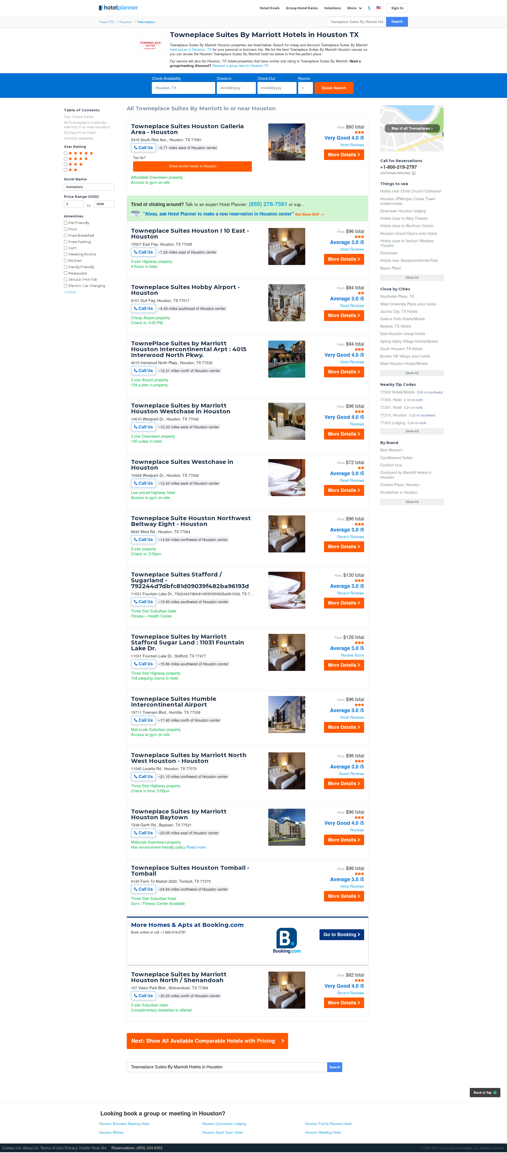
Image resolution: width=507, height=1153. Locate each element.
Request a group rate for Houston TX (240, 65)
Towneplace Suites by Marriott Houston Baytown (179, 814)
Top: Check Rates (79, 117)
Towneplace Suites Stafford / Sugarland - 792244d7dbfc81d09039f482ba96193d (190, 580)
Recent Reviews (350, 536)
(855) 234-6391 (150, 1148)
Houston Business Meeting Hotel (124, 1124)
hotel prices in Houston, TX (191, 49)
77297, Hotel (391, 407)
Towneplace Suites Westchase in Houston (182, 465)
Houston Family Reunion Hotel (328, 1124)
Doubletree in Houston (399, 492)
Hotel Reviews (352, 144)
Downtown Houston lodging (403, 210)
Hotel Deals (270, 8)
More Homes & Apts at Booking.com (187, 925)
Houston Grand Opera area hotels (408, 233)
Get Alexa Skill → (309, 214)
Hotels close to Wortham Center (407, 225)
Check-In (224, 78)
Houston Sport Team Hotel (222, 1132)
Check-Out (266, 78)
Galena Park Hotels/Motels (402, 318)
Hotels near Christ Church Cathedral (410, 191)
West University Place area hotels (408, 303)
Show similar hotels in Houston (192, 165)
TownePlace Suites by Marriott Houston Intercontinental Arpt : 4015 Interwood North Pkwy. (188, 349)
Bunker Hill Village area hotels (405, 356)
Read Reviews (352, 305)
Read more (196, 847)
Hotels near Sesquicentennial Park (409, 260)
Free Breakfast (81, 235)
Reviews (357, 424)
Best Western (391, 449)
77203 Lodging (392, 422)
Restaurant (78, 273)
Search (397, 22)
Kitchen (75, 260)
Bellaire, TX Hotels (395, 326)
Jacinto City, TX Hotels (399, 311)
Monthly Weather (78, 138)
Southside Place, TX (397, 296)
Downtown (389, 252)
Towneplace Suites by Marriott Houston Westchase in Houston (181, 408)
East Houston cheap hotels (402, 333)
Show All (412, 278)
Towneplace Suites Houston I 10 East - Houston (190, 234)
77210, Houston (393, 414)
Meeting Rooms (82, 254)
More (352, 8)
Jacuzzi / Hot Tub (83, 279)
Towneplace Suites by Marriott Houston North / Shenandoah (179, 977)
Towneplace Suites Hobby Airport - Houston (185, 290)
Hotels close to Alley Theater (404, 218)
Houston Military (111, 1132)
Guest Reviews (351, 773)
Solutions (332, 8)
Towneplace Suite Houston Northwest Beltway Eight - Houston (191, 521)
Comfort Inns (391, 465)
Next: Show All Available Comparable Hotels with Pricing (203, 1040)
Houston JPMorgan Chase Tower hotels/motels (408, 201)
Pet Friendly (79, 223)
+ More (70, 292)
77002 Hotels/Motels (397, 391)
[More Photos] (286, 159)
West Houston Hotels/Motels (404, 363)
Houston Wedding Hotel (323, 1132)
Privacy (71, 1148)
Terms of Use (51, 1148)
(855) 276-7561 (268, 204)
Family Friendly (81, 267)
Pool (73, 229)
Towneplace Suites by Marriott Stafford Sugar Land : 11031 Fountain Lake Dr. (187, 642)
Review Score (352, 655)
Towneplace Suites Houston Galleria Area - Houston (187, 129)
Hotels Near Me (92, 1148)
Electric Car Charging (87, 285)
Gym (73, 248)
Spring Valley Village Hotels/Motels (409, 341)
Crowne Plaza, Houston (400, 484)
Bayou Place (390, 268)
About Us (31, 1148)
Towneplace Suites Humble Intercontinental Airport (173, 702)
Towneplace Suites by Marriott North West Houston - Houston (189, 758)
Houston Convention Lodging (224, 1124)
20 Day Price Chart (80, 132)
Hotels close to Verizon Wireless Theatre (407, 243)
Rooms (304, 78)
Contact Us (11, 1148)
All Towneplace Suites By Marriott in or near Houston (87, 124)
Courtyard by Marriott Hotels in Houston (405, 475)
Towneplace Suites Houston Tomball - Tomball (190, 871)
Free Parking (80, 242)
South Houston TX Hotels (401, 348)
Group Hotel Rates (302, 8)
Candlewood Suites (396, 457)
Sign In (397, 8)
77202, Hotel (391, 399)
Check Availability (166, 78)
